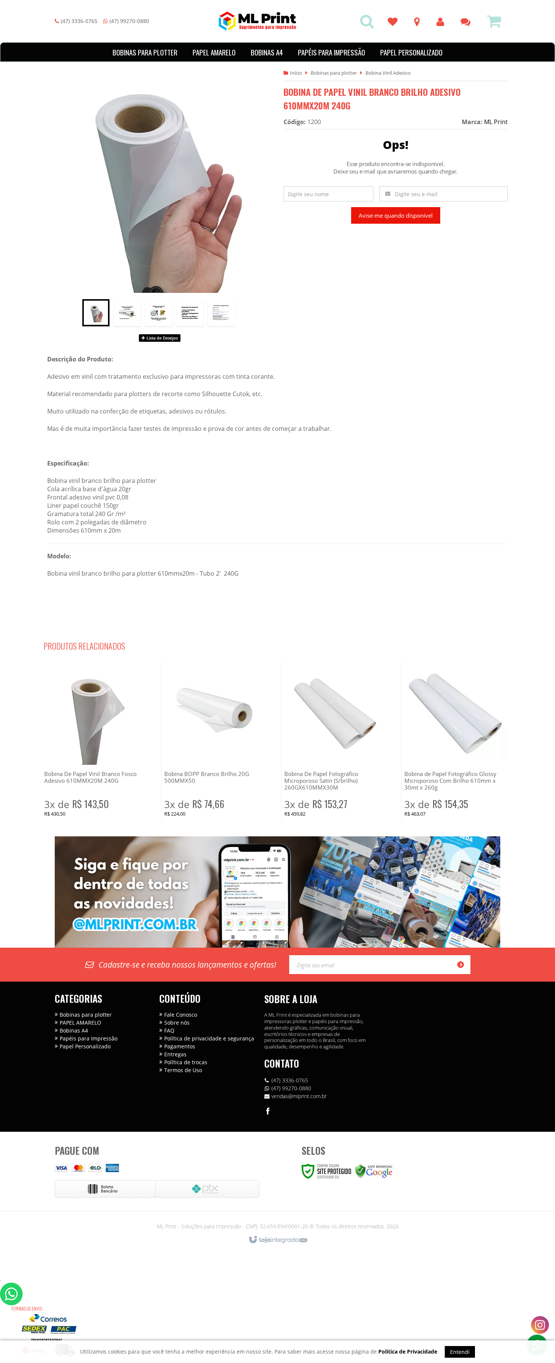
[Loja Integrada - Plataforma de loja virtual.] (277, 1240)
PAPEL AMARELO (80, 1022)
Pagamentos (179, 1046)
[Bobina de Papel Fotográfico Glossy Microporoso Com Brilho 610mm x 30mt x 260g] (455, 742)
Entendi (460, 1351)
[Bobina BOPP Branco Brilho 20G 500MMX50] (215, 742)
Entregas (175, 1054)
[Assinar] (462, 964)
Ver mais (95, 785)
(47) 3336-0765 (79, 21)
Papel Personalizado (85, 1046)
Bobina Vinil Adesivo (388, 72)
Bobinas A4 (74, 1030)
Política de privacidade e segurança (209, 1038)
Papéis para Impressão (88, 1038)
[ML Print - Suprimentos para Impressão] (257, 21)
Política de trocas (185, 1062)
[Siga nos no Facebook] (268, 1112)
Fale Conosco (180, 1014)
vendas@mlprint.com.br (299, 1096)
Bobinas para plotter (334, 72)
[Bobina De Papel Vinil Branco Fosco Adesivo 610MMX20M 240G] (95, 742)
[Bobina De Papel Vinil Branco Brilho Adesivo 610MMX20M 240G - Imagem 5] (221, 312)
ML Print (496, 122)
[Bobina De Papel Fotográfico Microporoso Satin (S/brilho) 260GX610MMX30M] (335, 742)
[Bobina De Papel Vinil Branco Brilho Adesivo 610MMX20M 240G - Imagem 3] (158, 312)
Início (296, 72)
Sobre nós (177, 1022)
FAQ (169, 1030)
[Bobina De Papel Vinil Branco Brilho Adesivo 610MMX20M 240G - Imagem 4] (190, 312)
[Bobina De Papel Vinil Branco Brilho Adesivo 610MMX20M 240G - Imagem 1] (95, 312)
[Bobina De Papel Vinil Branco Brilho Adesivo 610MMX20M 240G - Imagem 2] (127, 312)
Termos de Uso (183, 1070)
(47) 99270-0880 (129, 21)
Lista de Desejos (161, 338)
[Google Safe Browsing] (374, 1171)
